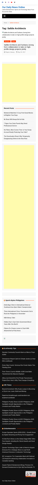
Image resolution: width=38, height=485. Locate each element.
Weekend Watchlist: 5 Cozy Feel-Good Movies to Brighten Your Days (18, 114)
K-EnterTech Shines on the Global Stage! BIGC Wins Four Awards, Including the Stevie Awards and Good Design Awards (18, 441)
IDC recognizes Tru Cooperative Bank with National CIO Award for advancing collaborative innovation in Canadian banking (18, 459)
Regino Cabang (10, 52)
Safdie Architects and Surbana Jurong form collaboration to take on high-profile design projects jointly (19, 47)
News (13, 41)
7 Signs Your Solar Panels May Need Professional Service (15, 125)
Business (7, 41)
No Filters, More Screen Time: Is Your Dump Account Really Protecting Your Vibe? (17, 131)
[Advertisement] (19, 83)
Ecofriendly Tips (10, 348)
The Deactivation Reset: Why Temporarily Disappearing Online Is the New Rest (17, 137)
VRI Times (7, 385)
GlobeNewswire (10, 428)
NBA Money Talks (9, 317)
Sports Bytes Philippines (15, 300)
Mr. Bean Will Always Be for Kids (14, 119)
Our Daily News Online (13, 7)
